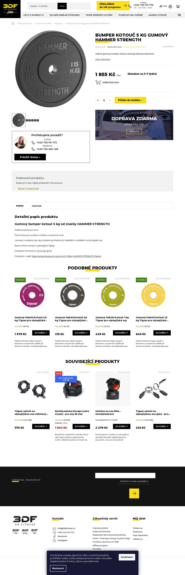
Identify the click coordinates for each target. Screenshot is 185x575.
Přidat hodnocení (28, 189)
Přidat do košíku (129, 100)
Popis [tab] (19, 206)
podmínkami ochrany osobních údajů (134, 484)
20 (44, 251)
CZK (165, 6)
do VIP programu (110, 5)
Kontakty (97, 549)
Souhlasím (127, 557)
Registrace (137, 532)
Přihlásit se (135, 493)
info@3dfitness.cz (66, 528)
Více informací (102, 59)
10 (38, 251)
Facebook (62, 536)
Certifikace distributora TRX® (106, 542)
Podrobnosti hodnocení (134, 47)
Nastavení (58, 568)
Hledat (62, 6)
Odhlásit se (138, 539)
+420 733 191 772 (65, 532)
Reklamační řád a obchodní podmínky (109, 535)
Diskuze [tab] (36, 206)
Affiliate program (100, 545)
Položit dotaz (29, 157)
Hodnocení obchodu (102, 531)
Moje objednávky (140, 535)
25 (48, 251)
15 (41, 251)
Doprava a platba (100, 528)
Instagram (62, 540)
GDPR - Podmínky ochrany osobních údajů (111, 538)
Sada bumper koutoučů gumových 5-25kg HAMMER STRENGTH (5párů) (66, 256)
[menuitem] (34, 15)
